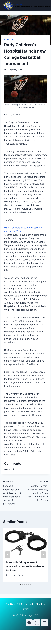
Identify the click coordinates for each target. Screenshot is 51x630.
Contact (29, 604)
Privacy (25, 609)
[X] (36, 622)
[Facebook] (29, 622)
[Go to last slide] (7, 554)
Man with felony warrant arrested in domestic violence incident (25, 566)
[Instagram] (44, 622)
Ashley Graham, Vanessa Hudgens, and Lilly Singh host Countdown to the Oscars (38, 491)
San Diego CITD (13, 604)
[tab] (20, 584)
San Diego (8, 40)
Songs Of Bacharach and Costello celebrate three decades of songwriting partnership (12, 493)
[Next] (43, 554)
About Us (41, 604)
